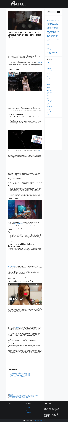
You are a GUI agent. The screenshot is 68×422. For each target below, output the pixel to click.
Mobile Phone (49, 90)
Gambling (49, 74)
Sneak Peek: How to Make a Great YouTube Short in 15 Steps (18, 397)
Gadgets (48, 73)
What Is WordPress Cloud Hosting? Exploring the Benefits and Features (53, 32)
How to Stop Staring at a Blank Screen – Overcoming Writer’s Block (52, 24)
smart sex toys (19, 327)
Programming (49, 100)
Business (48, 63)
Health (48, 79)
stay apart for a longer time (27, 225)
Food (48, 71)
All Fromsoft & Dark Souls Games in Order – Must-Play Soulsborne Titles (53, 43)
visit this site (39, 62)
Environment (49, 70)
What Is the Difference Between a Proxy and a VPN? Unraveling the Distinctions (21, 396)
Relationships (29, 395)
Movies (55, 3)
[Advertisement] (25, 47)
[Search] (58, 12)
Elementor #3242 (29, 410)
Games (48, 76)
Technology (49, 111)
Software (48, 107)
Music (51, 3)
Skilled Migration (50, 104)
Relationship (11, 394)
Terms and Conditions (30, 413)
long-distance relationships (19, 223)
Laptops (48, 84)
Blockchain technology (12, 266)
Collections (49, 68)
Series (47, 3)
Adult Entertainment (12, 395)
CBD (48, 67)
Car (47, 65)
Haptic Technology (20, 395)
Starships (48, 109)
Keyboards (49, 82)
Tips (48, 112)
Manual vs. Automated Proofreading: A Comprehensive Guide (53, 39)
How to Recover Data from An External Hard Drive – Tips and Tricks (52, 28)
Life (47, 85)
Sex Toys (32, 395)
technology (36, 395)
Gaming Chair (49, 78)
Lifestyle (48, 87)
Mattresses (49, 89)
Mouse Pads (49, 92)
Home (43, 3)
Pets (48, 98)
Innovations (25, 395)
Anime (48, 62)
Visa (48, 114)
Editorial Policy (28, 409)
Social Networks (50, 106)
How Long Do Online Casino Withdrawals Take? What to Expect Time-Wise (53, 47)
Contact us (28, 407)
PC (58, 3)
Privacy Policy (28, 412)
